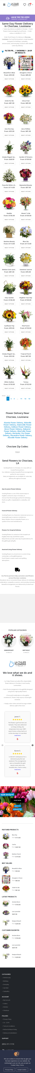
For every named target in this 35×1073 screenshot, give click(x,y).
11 (21, 399)
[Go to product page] (9, 63)
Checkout (6, 1010)
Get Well (5, 988)
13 (29, 399)
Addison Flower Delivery (21, 427)
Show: (4, 396)
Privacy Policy (7, 1019)
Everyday (6, 984)
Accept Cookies (22, 1069)
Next (33, 745)
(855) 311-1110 (8, 1044)
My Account (6, 1000)
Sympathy (6, 991)
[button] (4, 4)
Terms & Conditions (9, 1026)
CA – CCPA (6, 1022)
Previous (2, 745)
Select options (9, 79)
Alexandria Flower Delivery (21, 435)
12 (25, 399)
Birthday (5, 981)
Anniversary (7, 977)
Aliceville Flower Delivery (17, 437)
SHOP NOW (17, 800)
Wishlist (5, 1007)
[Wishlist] (24, 4)
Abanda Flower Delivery (13, 422)
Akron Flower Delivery (13, 429)
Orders (5, 1003)
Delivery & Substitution (10, 1033)
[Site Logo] (13, 4)
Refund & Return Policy (10, 1029)
